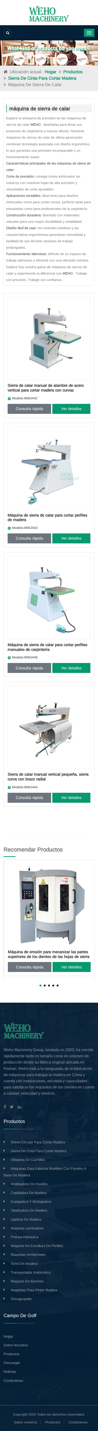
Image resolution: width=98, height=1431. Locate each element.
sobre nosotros (16, 1345)
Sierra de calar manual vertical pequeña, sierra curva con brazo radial (48, 776)
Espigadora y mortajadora (31, 1201)
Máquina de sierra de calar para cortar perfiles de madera (47, 517)
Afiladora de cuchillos (28, 1160)
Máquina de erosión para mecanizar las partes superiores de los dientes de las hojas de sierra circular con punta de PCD (48, 956)
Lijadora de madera (26, 1219)
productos (12, 1354)
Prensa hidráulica (24, 1237)
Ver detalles (71, 408)
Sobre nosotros (25, 1422)
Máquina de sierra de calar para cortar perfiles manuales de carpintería (47, 647)
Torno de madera (24, 1264)
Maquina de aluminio (27, 1281)
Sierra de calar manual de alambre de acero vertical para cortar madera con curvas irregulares (46, 390)
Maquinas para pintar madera (34, 1290)
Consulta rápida (29, 408)
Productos (73, 71)
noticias (10, 1371)
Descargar (12, 1363)
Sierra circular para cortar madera (38, 1142)
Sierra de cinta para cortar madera (42, 78)
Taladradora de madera (29, 1210)
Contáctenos (13, 1380)
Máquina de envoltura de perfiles (37, 1246)
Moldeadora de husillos (29, 1184)
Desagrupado (21, 1299)
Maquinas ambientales (28, 1254)
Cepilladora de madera (28, 1193)
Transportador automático (31, 1272)
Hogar (50, 71)
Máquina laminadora (27, 1228)
